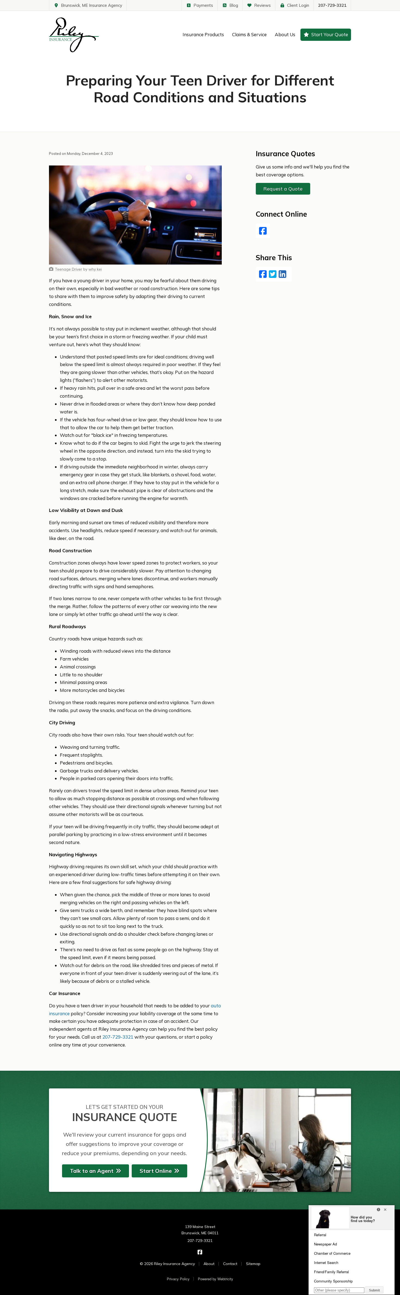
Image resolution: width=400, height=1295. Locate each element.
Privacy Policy (178, 1278)
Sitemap (253, 1263)
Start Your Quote (329, 34)
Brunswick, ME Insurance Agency (91, 5)
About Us (285, 34)
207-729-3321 (332, 5)
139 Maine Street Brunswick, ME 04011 (200, 1230)
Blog (233, 5)
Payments (203, 5)
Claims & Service (249, 34)
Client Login (298, 5)
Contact (230, 1263)
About (209, 1263)
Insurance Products (203, 34)
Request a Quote (283, 189)
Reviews (262, 5)
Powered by (215, 1278)
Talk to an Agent (91, 1170)
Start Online (156, 1170)
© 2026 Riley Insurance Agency (167, 1263)
